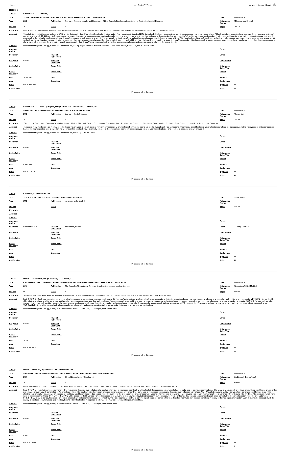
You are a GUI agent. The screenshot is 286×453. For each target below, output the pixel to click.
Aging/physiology (91, 386)
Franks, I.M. (92, 107)
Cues (30, 30)
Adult (25, 30)
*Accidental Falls (30, 295)
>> (151, 5)
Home (12, 5)
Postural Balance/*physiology (146, 295)
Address (13, 46)
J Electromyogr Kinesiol (243, 21)
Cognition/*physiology (103, 295)
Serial (222, 88)
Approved (224, 85)
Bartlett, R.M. (66, 107)
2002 (25, 114)
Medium (223, 77)
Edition (223, 72)
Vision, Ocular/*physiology (163, 30)
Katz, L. (43, 107)
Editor (222, 55)
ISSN (11, 77)
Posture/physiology (112, 30)
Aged (44, 295)
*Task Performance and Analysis (187, 123)
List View (252, 5)
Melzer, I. (27, 279)
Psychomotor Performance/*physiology (136, 30)
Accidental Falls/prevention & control (37, 386)
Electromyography (41, 30)
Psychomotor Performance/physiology (136, 123)
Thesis (222, 49)
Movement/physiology (70, 30)
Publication (56, 21)
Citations (261, 5)
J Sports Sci (238, 114)
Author (12, 14)
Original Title (225, 60)
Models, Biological (78, 123)
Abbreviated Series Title (225, 67)
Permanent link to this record (142, 92)
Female (115, 386)
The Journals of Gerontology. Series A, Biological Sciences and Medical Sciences (97, 286)
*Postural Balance (153, 386)
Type (222, 17)
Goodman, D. (29, 194)
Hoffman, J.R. (46, 14)
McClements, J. (79, 107)
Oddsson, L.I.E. (67, 279)
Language (13, 60)
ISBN (53, 77)
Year (11, 21)
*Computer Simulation (54, 123)
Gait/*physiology (119, 295)
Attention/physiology (86, 295)
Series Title (56, 66)
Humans (52, 30)
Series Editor (14, 66)
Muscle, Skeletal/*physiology (91, 30)
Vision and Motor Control (75, 201)
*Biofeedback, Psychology (33, 123)
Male (59, 30)
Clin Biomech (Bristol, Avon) (245, 377)
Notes (11, 85)
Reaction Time (165, 295)
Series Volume (12, 73)
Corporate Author (13, 50)
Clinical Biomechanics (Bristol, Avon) (79, 377)
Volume (12, 27)
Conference (225, 81)
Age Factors (58, 386)
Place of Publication (56, 56)
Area (11, 81)
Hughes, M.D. (53, 107)
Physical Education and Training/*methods (103, 123)
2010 (25, 286)
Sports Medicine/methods (163, 123)
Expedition (55, 81)
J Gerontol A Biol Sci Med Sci (245, 286)
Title (11, 17)
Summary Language (55, 61)
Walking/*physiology (169, 386)
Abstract (13, 34)
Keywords (13, 30)
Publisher (13, 55)
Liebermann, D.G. (31, 14)
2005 (25, 21)
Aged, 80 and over (54, 295)
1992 (25, 201)
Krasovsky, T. (54, 279)
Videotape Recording (210, 123)
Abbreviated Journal (225, 22)
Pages (222, 27)
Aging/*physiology (70, 295)
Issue (53, 27)
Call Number (14, 88)
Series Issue (56, 72)
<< (135, 5)
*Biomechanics (105, 386)
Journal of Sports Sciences (76, 114)
